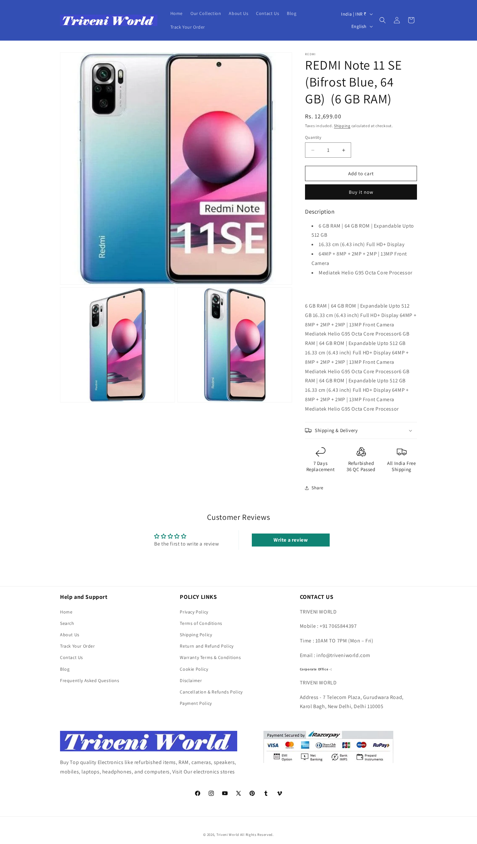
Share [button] (318, 488)
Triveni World (227, 834)
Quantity (313, 137)
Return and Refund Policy (206, 646)
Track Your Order (77, 646)
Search (67, 623)
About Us (70, 635)
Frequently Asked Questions (89, 680)
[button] (382, 20)
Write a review (291, 539)
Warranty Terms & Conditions (210, 657)
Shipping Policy (196, 635)
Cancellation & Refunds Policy (211, 692)
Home (66, 612)
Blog (64, 669)
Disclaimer (191, 680)
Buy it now (361, 192)
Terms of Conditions (201, 623)
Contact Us (71, 657)
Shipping (342, 125)
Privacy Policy (194, 612)
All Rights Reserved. (257, 834)
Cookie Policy (194, 669)
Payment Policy (196, 703)
